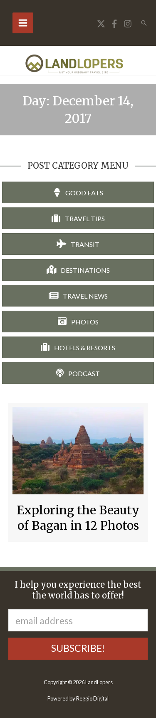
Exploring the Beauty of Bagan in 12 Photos (78, 518)
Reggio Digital (92, 698)
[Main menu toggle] (22, 22)
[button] (144, 23)
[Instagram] (128, 24)
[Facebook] (114, 24)
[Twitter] (101, 24)
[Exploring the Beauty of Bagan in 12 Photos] (78, 449)
